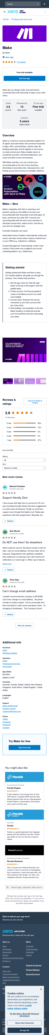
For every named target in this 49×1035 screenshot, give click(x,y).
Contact (29, 955)
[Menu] (4, 11)
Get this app (24, 78)
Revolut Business (15, 861)
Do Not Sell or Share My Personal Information (24, 1014)
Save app (9, 57)
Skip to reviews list (17, 414)
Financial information (10, 974)
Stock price (7, 971)
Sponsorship (7, 952)
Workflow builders (10, 653)
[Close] (44, 4)
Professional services (11, 663)
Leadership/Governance (11, 980)
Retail (5, 660)
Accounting (7, 666)
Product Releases (33, 970)
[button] (24, 187)
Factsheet (29, 946)
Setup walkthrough (10, 705)
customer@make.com (12, 711)
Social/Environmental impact (13, 958)
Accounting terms (33, 974)
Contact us (6, 961)
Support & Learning (33, 965)
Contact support (9, 708)
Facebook (7, 722)
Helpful (10, 521)
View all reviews (24, 625)
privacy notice (21, 1008)
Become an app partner (13, 919)
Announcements (32, 949)
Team (5, 946)
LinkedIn (6, 727)
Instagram (7, 724)
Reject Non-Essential (24, 1023)
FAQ (4, 983)
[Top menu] (45, 12)
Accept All (24, 1030)
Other (5, 650)
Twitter (5, 719)
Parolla (10, 825)
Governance (7, 949)
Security (6, 955)
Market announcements (11, 977)
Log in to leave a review (35, 401)
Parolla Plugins (13, 788)
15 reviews (21, 62)
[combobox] (27, 887)
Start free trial (24, 747)
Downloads (30, 952)
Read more (7, 563)
